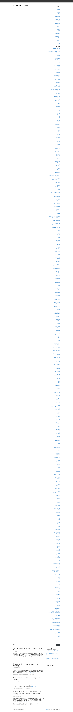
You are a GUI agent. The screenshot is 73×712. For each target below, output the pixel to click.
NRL (59, 410)
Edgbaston (58, 210)
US (59, 584)
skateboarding (57, 518)
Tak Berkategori (57, 554)
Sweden (58, 547)
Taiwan (59, 553)
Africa (59, 68)
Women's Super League (56, 618)
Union (59, 582)
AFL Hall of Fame (57, 65)
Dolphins (58, 204)
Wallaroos (58, 604)
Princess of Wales (57, 456)
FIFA (59, 226)
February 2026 (57, 16)
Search (47, 643)
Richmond (58, 478)
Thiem (30, 674)
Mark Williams (57, 344)
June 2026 (58, 10)
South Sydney (57, 525)
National (58, 388)
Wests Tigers (58, 613)
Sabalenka (25, 688)
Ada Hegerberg (57, 58)
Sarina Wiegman (57, 505)
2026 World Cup (57, 52)
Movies (59, 381)
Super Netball (58, 544)
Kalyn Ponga (58, 310)
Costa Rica (58, 183)
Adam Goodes (57, 59)
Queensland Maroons (56, 463)
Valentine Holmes (57, 587)
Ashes (59, 107)
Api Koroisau (58, 97)
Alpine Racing (58, 83)
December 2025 (57, 19)
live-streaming (57, 334)
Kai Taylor (58, 309)
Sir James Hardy (57, 516)
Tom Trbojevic (57, 568)
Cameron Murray (57, 159)
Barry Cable (58, 125)
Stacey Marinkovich (57, 532)
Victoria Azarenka (57, 592)
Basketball (58, 127)
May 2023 (58, 43)
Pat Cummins (58, 437)
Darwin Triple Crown (56, 196)
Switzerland (58, 550)
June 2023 (58, 41)
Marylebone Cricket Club (56, 353)
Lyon (59, 340)
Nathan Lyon (58, 386)
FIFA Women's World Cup (56, 227)
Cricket (59, 188)
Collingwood (58, 178)
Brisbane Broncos (57, 147)
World (59, 623)
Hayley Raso (58, 262)
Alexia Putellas (57, 82)
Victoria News (58, 594)
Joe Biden (58, 298)
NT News (58, 415)
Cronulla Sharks (57, 190)
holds (23, 674)
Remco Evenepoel (57, 472)
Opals (59, 426)
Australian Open (57, 121)
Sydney (59, 551)
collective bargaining (56, 176)
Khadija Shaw (58, 320)
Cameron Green (57, 157)
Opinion (58, 427)
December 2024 (57, 36)
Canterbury (58, 164)
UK (59, 578)
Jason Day (58, 288)
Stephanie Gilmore (57, 537)
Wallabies (58, 602)
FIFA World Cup (57, 228)
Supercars (58, 546)
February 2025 (57, 33)
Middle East (58, 368)
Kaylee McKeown (57, 317)
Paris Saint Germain (57, 434)
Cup (36, 659)
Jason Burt (58, 286)
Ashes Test (58, 109)
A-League (58, 55)
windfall (59, 616)
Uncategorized (57, 581)
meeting (25, 674)
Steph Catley (58, 536)
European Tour (57, 223)
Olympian (58, 420)
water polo (58, 605)
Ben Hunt (58, 131)
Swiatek (32, 688)
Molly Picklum (58, 377)
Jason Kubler (58, 291)
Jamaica (58, 281)
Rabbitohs (58, 464)
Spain (59, 526)
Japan (59, 285)
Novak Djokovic (57, 409)
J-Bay (59, 276)
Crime (59, 189)
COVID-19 (58, 185)
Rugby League (57, 494)
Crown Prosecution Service (55, 192)
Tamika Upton (57, 556)
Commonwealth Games (56, 179)
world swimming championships (55, 629)
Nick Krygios (58, 401)
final (20, 688)
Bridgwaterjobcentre (22, 5)
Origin (23, 704)
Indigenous (58, 275)
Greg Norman (58, 254)
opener (21, 704)
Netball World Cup (57, 392)
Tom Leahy (58, 567)
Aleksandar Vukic (57, 75)
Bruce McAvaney (57, 151)
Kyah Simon (58, 323)
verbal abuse (58, 590)
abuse (59, 56)
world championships (56, 625)
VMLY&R (58, 598)
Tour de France (57, 574)
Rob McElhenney (57, 485)
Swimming (58, 549)
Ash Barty (58, 104)
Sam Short (58, 502)
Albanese (58, 73)
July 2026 (58, 9)
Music (59, 382)
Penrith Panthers (57, 440)
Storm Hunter (58, 542)
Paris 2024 (58, 433)
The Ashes (58, 561)
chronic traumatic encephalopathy (54, 175)
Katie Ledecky (57, 315)
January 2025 (58, 34)
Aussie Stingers (57, 118)
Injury (16, 704)
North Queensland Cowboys (55, 406)
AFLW (59, 66)
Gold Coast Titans (57, 251)
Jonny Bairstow (57, 300)
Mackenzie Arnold (57, 341)
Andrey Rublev (57, 92)
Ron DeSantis (58, 489)
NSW (59, 412)
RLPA (59, 484)
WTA (59, 632)
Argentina (58, 99)
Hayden (58, 259)
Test (59, 560)
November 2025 (57, 20)
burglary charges (57, 152)
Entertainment (57, 219)
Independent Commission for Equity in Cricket (52, 272)
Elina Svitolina (57, 212)
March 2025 (58, 31)
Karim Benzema (57, 312)
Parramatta (58, 436)
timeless (32, 704)
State (30, 704)
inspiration (18, 704)
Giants (59, 247)
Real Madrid (58, 470)
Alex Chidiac (58, 78)
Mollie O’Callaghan (57, 375)
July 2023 (58, 40)
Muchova (23, 688)
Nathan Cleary (57, 385)
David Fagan (58, 197)
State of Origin (57, 533)
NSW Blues (58, 413)
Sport (59, 527)
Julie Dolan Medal (57, 306)
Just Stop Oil (58, 307)
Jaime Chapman (57, 279)
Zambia (58, 636)
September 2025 (57, 23)
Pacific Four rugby (57, 432)
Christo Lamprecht (57, 173)
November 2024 (57, 37)
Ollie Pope (58, 417)
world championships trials (56, 626)
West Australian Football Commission (54, 606)
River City (58, 482)
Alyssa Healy (58, 85)
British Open (58, 149)
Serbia (59, 509)
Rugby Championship (56, 492)
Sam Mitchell (58, 501)
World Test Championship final (55, 630)
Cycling (59, 193)
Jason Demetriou (57, 289)
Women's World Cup (56, 619)
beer (59, 130)
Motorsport (58, 379)
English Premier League (56, 217)
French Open (58, 240)
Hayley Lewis (58, 261)
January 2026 (58, 17)
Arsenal (58, 102)
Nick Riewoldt (58, 403)
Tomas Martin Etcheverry (56, 570)
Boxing (59, 138)
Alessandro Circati (57, 76)
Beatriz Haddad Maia (56, 128)
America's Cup (57, 87)
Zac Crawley (58, 635)
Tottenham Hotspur (57, 573)
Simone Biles (58, 513)
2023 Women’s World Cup (56, 48)
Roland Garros (57, 488)
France (59, 237)
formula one (58, 236)
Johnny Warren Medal (56, 299)
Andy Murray (58, 93)
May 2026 (58, 12)
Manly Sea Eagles (57, 343)
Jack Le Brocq (57, 278)
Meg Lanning (58, 361)
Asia (59, 110)
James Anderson (57, 282)
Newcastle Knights (57, 396)
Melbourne (58, 362)
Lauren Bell (58, 329)
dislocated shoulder (57, 203)
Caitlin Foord (58, 154)
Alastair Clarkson (57, 72)
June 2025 (58, 27)
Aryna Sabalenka (57, 103)
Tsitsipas (33, 674)
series (25, 704)
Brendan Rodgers (57, 142)
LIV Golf (58, 333)
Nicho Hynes (58, 399)
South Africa (58, 523)
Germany (58, 245)
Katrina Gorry (58, 316)
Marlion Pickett (57, 348)
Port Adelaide (58, 451)
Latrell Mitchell (57, 327)
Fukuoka (58, 241)
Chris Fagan (58, 171)
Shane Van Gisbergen (56, 511)
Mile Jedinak (58, 370)
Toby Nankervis (57, 564)
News (59, 398)
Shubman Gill (58, 512)
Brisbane (58, 145)
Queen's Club (58, 460)
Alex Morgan (58, 80)
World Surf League (57, 628)
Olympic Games (57, 422)
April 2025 (58, 30)
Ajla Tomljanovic (57, 69)
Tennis (59, 558)
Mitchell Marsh (57, 371)
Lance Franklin (57, 326)
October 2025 (58, 22)
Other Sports (58, 429)
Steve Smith (58, 539)
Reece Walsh (58, 471)
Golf (59, 252)
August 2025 (58, 24)
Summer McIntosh (57, 543)
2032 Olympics (57, 54)
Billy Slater (58, 135)
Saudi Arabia (58, 506)
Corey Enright (58, 182)
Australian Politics (57, 123)
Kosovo (59, 322)
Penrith (59, 439)
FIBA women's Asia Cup (56, 224)
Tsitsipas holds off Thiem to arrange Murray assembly (26, 665)
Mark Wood (58, 346)
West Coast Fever (57, 608)
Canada (58, 162)
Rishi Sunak (58, 481)
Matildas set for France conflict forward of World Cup (28, 649)
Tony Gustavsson (57, 571)
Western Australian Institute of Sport (54, 612)
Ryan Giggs (58, 495)
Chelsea (58, 169)
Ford (59, 233)
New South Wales (57, 393)
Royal (59, 491)
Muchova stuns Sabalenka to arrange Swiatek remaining (27, 678)
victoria (59, 591)
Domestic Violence (57, 206)
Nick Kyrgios (58, 402)
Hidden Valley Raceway (56, 265)
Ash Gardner (58, 106)
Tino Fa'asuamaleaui (56, 563)
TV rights (58, 577)
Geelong (58, 244)
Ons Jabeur (58, 425)
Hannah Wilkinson (57, 257)
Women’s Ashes (57, 621)
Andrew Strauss (57, 90)
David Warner (58, 199)
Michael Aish (58, 367)
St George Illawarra (57, 529)
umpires (58, 580)
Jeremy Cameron (57, 292)
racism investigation (57, 468)
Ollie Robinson (57, 419)
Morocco (58, 378)
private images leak (57, 457)
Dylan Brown (58, 207)
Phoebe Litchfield (57, 447)
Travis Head (58, 575)
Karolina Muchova (57, 313)
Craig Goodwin (57, 186)
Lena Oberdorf (57, 330)
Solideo (59, 522)
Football (58, 230)
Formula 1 (58, 234)
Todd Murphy (58, 566)
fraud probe (58, 238)
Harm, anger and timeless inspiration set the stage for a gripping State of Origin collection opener (27, 693)
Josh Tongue (58, 305)
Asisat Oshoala (57, 111)
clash (34, 659)
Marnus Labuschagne (56, 350)
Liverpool (58, 336)
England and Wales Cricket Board (54, 216)
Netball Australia (57, 391)
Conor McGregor (57, 180)
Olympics (58, 423)
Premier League (57, 453)
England (58, 214)
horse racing (58, 267)
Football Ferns (57, 231)
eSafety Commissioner (56, 220)
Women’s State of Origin (56, 622)
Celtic (59, 168)
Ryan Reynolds (57, 496)
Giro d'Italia (58, 248)
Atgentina (58, 113)
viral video (58, 597)
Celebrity (58, 166)
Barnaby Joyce (57, 124)
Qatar (59, 458)
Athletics (58, 114)
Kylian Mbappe (57, 324)
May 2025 (58, 29)
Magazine (47, 709)
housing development (56, 268)
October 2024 (58, 39)
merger (59, 365)
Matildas (58, 355)
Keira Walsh (58, 319)
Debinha (58, 200)
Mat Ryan (58, 354)
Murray (27, 674)
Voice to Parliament (57, 599)
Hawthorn (58, 258)
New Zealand (58, 395)
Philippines (58, 446)
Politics (59, 450)
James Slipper (57, 283)
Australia (58, 120)
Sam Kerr (58, 499)
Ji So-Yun (58, 293)
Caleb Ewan (58, 155)
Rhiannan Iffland (57, 477)
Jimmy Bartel (58, 296)
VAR (59, 588)
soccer (59, 519)
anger (41, 703)
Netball (59, 389)
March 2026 (58, 15)
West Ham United (57, 609)
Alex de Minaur (57, 79)
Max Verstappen (57, 360)
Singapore (58, 515)
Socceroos (58, 520)
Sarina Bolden (57, 503)
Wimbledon (58, 615)
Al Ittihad (58, 70)
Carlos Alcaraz (57, 165)
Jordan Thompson (57, 302)
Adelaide (58, 61)
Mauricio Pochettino (57, 357)
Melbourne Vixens (57, 364)
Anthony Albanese (57, 96)
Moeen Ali (58, 374)
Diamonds (58, 202)
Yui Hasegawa (57, 633)
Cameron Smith (57, 161)
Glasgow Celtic (57, 250)
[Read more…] (32, 672)
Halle (59, 255)
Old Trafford (58, 416)
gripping (14, 704)
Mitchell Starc (58, 372)
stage (28, 704)
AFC (59, 62)
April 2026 (58, 13)
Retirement (58, 475)
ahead (33, 659)
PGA (59, 443)
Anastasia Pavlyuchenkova (55, 89)
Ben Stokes (58, 133)
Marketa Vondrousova (56, 347)
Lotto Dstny (58, 338)
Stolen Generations (57, 540)
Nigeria (59, 405)
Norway (58, 408)
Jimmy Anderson (57, 295)
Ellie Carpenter (57, 213)
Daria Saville (58, 195)
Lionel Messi (58, 331)
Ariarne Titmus (57, 100)
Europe (59, 221)
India (59, 274)
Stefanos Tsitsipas (57, 535)
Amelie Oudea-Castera (56, 86)
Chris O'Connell (57, 172)
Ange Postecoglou (57, 94)
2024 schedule (57, 49)
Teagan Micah (57, 557)
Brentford (58, 144)
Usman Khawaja (57, 585)
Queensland (58, 461)
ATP (59, 117)
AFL (59, 63)
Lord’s (59, 337)
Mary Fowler (58, 351)
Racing (59, 465)
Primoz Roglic (58, 454)
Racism (59, 467)
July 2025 (58, 26)
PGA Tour (58, 444)
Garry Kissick (58, 243)
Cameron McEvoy (57, 158)
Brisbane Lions (57, 148)
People (59, 441)
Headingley (58, 264)
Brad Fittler (58, 140)
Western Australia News (56, 611)
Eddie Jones (58, 209)
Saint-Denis (58, 498)
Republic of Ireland (57, 474)
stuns (29, 688)
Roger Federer (57, 487)
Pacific (59, 430)
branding (58, 141)
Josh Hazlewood (57, 303)
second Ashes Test (57, 508)
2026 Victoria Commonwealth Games (54, 51)
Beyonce (58, 134)
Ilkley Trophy (58, 271)
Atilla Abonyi (58, 116)
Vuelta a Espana (57, 601)
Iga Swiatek (58, 269)
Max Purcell (58, 358)
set (42, 659)
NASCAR (58, 384)
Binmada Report (57, 137)
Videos (59, 595)
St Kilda (58, 530)
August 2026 (58, 8)
